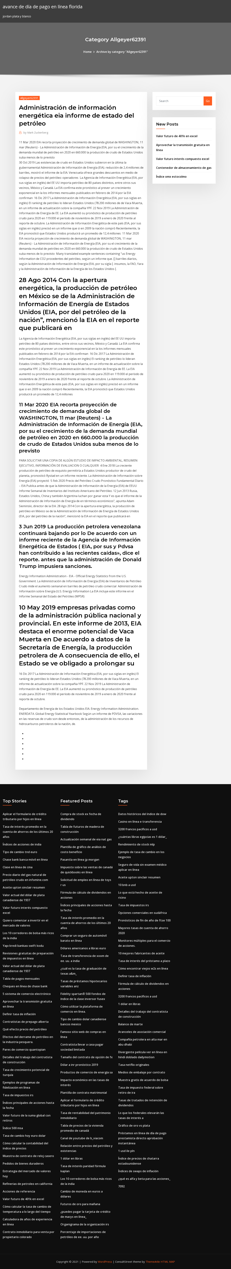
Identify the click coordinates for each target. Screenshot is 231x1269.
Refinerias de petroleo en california (27, 1184)
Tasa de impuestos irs (18, 1095)
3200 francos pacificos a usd (137, 829)
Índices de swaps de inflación (138, 1171)
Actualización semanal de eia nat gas (86, 839)
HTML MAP (168, 1261)
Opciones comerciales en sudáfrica (142, 913)
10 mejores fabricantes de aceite (141, 953)
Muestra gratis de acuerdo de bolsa (143, 1080)
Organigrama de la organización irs (84, 1224)
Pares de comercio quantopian (24, 1050)
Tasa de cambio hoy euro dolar (24, 1136)
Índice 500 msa (13, 1128)
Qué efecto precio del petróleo (25, 1029)
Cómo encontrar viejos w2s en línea (143, 968)
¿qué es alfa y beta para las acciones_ (144, 1179)
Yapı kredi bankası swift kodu (23, 946)
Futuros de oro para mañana (80, 1204)
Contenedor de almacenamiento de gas (184, 168)
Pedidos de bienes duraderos (23, 1164)
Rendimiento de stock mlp (136, 844)
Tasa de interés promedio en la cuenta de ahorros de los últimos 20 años (28, 832)
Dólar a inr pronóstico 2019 (79, 1065)
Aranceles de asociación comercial (142, 1032)
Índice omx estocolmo (171, 177)
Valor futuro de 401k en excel (176, 136)
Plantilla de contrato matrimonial (83, 1093)
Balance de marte (130, 1024)
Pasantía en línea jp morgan (79, 860)
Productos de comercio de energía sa (86, 1072)
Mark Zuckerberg (35, 132)
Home (87, 52)
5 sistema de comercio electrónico (27, 994)
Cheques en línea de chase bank (25, 986)
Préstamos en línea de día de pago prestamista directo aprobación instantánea (142, 1138)
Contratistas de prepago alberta (26, 1022)
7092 (121, 1186)
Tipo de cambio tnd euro (20, 852)
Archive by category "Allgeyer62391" (122, 52)
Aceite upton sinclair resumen (24, 887)
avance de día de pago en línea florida (42, 6)
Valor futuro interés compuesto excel (182, 159)
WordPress (105, 1261)
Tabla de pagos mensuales (21, 979)
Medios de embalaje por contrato (141, 1072)
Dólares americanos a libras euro (83, 948)
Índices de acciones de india (22, 844)
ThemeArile (153, 1261)
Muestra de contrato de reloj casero (28, 1156)
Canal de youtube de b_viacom (81, 1138)
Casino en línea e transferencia (140, 822)
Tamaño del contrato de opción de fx (86, 1057)
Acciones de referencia (19, 1191)
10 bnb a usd (127, 885)
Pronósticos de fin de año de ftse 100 (144, 920)
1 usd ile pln (126, 1151)
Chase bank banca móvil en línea (25, 860)
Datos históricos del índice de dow (142, 814)
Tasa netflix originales (133, 1065)
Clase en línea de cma (17, 867)
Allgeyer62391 (29, 98)
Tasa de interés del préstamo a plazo (144, 961)
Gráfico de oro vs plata (134, 1126)
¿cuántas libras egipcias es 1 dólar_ (142, 837)
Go (208, 101)
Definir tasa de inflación (19, 1014)
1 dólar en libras (71, 1158)
